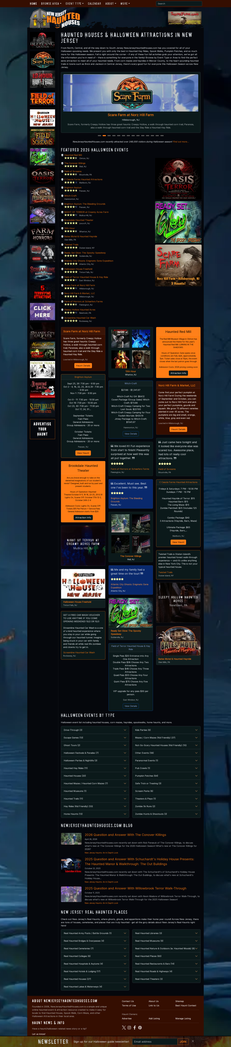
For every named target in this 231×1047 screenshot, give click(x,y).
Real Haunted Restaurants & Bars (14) (154, 963)
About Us (154, 1001)
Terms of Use (129, 1005)
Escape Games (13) (73, 737)
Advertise (127, 1018)
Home (33, 3)
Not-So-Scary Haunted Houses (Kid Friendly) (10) (161, 745)
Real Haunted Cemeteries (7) (79, 948)
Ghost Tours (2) (72, 745)
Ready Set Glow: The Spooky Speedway (85, 252)
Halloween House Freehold (78, 269)
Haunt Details (83, 365)
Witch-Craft (70, 195)
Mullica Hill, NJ (83, 548)
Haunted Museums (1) (75, 791)
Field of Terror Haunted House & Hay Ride (86, 277)
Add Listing (154, 1018)
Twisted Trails (71, 244)
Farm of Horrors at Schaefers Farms (83, 301)
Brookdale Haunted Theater (78, 220)
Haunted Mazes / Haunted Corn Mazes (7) (86, 783)
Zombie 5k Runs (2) (145, 806)
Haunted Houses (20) (75, 775)
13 (157, 135)
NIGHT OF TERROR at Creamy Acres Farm (86, 212)
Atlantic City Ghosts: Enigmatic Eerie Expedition (88, 260)
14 (162, 135)
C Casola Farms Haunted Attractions (130, 115)
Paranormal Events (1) (146, 760)
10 (143, 135)
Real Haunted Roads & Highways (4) (153, 971)
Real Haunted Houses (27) (77, 979)
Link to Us (154, 1005)
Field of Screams (73, 171)
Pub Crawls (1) (142, 768)
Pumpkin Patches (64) (146, 775)
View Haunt (83, 453)
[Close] (193, 1041)
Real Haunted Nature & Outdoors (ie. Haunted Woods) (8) (165, 948)
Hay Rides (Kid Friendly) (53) (78, 806)
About (109, 3)
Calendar (94, 3)
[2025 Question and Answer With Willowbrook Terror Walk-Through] (71, 894)
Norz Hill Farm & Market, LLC (79, 293)
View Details (131, 433)
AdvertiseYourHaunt (42, 429)
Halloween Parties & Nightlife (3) (80, 760)
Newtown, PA (178, 605)
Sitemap (179, 1001)
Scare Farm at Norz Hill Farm (79, 285)
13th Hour (69, 228)
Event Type (73, 3)
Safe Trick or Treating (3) (148, 783)
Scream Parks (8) (144, 791)
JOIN (183, 1041)
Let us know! (38, 1034)
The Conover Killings (74, 163)
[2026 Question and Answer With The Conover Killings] (71, 838)
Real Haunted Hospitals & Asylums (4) (83, 963)
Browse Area (50, 3)
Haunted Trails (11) (73, 798)
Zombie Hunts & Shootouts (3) (151, 814)
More (124, 3)
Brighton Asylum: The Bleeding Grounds (84, 204)
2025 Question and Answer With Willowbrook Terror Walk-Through (135, 888)
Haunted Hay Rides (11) (76, 768)
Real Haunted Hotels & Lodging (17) (82, 971)
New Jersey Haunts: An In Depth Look (101, 853)
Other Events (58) (144, 753)
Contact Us (128, 1001)
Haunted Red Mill (73, 155)
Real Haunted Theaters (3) (149, 979)
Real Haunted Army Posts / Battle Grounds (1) (88, 933)
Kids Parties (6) (143, 730)
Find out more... (181, 141)
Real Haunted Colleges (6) (77, 956)
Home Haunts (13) (73, 814)
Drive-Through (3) (73, 730)
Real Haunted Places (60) (148, 956)
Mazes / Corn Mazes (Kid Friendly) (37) (155, 737)
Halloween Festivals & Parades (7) (81, 753)
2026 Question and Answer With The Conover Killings (125, 835)
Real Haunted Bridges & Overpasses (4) (84, 941)
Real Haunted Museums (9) (149, 941)
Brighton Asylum (72, 187)
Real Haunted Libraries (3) (148, 933)
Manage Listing (183, 1018)
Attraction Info (83, 517)
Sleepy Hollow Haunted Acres (79, 309)
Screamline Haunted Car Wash (80, 317)
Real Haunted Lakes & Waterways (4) (83, 986)
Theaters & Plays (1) (145, 798)
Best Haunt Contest (185, 1005)
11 (148, 135)
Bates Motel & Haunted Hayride (80, 236)
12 (153, 135)
